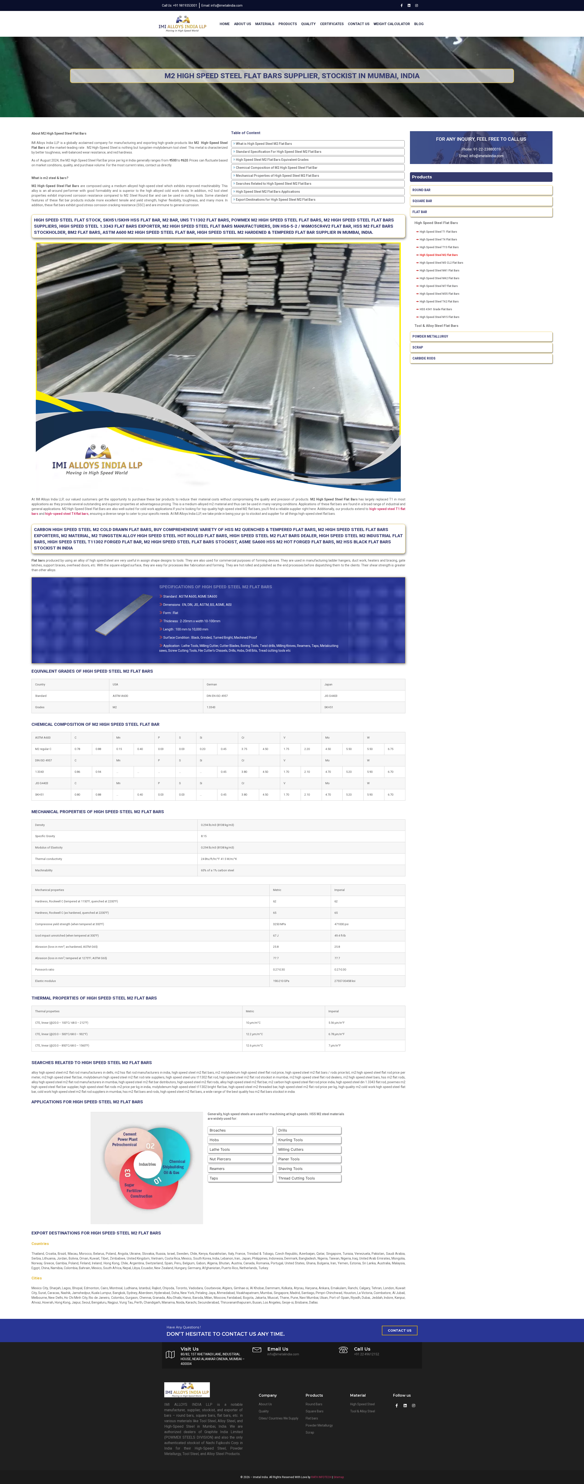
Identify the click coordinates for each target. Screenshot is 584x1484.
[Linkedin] (409, 5)
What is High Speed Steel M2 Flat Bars (264, 144)
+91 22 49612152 (366, 1354)
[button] (399, 1330)
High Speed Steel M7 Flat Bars (439, 286)
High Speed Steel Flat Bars (436, 223)
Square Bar (422, 201)
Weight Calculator (392, 24)
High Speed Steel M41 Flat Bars (439, 270)
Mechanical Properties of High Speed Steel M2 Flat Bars (277, 175)
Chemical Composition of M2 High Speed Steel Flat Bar (277, 167)
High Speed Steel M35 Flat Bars (439, 293)
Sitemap (339, 1477)
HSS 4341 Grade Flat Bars (436, 309)
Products (288, 24)
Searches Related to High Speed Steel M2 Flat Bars (273, 183)
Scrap (417, 347)
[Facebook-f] (401, 5)
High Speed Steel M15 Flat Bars (439, 317)
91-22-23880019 (487, 149)
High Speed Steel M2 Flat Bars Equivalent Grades (272, 159)
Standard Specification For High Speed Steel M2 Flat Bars (278, 152)
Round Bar (421, 190)
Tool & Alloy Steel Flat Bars (436, 326)
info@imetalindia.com (486, 156)
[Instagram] (416, 5)
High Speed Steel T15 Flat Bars (439, 247)
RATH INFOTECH (321, 1477)
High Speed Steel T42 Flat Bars (439, 301)
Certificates (332, 24)
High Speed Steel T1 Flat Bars (438, 231)
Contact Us (358, 24)
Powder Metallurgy (430, 336)
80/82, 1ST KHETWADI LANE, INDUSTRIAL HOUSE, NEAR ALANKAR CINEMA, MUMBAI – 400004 (213, 1359)
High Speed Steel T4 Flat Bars (438, 239)
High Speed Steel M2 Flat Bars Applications (268, 191)
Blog (419, 24)
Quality (308, 24)
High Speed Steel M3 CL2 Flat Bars (441, 262)
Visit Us (190, 1349)
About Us (242, 24)
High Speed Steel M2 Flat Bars (439, 255)
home (225, 24)
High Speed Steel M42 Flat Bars (439, 278)
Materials (264, 24)
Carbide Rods (424, 358)
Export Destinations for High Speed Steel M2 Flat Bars (275, 199)
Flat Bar (419, 212)
